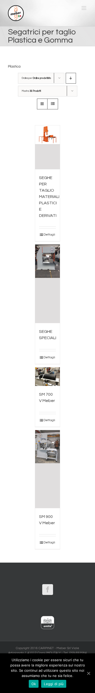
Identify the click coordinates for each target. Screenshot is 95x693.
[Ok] (88, 673)
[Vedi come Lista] (53, 104)
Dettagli (49, 234)
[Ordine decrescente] (71, 78)
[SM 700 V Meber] (47, 376)
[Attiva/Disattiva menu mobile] (84, 8)
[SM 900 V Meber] (47, 469)
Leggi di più (54, 684)
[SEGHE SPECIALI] (47, 283)
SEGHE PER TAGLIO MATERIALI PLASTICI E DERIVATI (49, 197)
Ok (33, 684)
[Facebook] (47, 589)
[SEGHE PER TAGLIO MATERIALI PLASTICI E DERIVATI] (47, 147)
